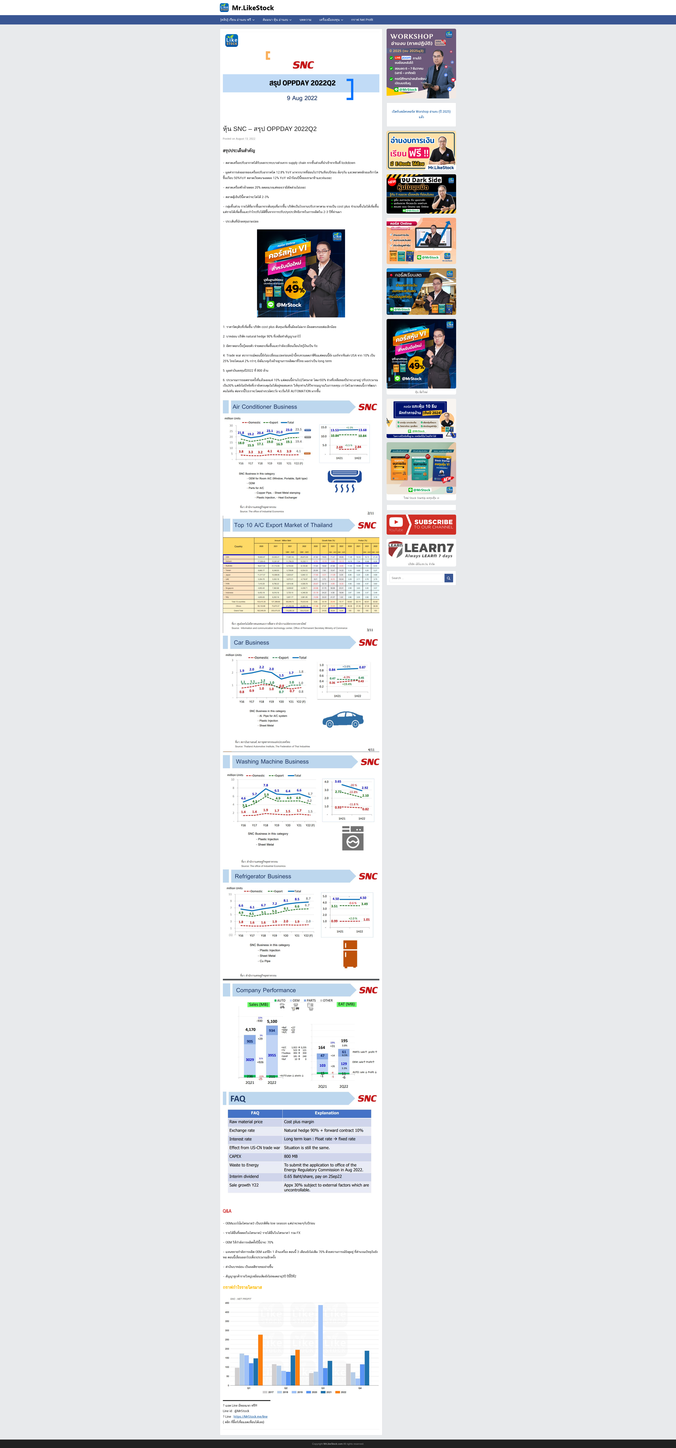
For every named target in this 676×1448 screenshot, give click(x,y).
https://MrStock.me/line (251, 1416)
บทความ (305, 19)
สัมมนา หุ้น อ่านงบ (275, 19)
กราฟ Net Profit (362, 19)
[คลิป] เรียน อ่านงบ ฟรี (235, 19)
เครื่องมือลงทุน (329, 19)
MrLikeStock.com (333, 1443)
